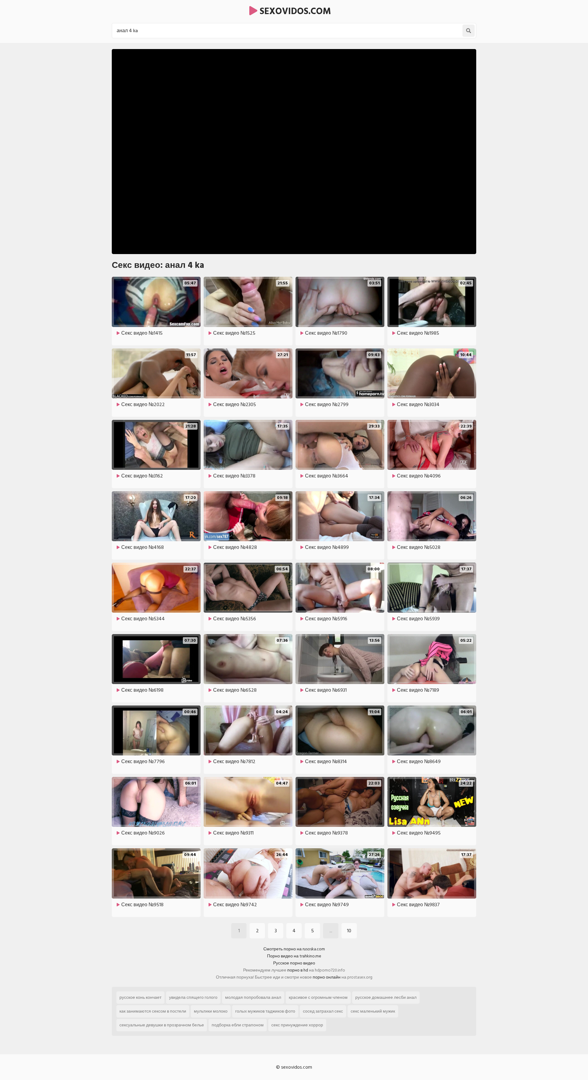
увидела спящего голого (193, 997)
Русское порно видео (294, 963)
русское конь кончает (140, 997)
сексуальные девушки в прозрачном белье (161, 1025)
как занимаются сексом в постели (152, 1011)
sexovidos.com (294, 11)
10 (349, 931)
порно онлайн (327, 977)
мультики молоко (211, 1011)
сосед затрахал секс (323, 1011)
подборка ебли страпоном (238, 1025)
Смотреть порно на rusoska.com (294, 949)
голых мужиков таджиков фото (265, 1011)
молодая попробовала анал (253, 997)
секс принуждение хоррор (297, 1025)
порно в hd (297, 970)
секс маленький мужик (373, 1011)
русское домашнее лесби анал (386, 997)
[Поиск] (468, 31)
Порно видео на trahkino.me (294, 956)
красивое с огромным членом (318, 997)
